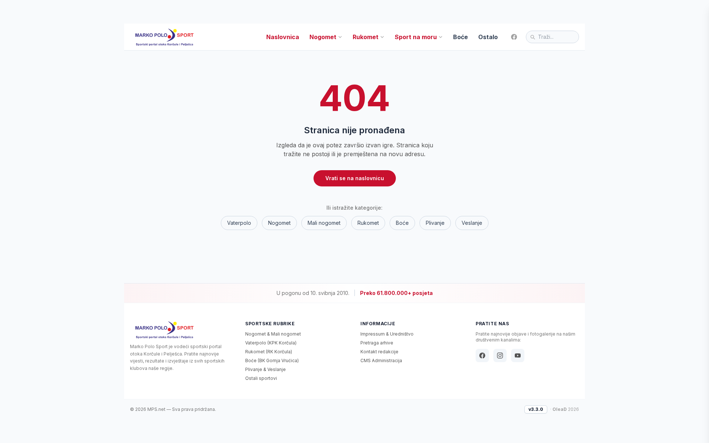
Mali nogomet (324, 223)
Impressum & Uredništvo (387, 334)
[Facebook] (514, 37)
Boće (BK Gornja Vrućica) (272, 360)
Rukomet (366, 37)
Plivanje (435, 223)
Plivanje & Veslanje (265, 369)
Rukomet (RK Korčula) (268, 351)
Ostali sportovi (261, 378)
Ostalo (488, 37)
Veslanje (472, 223)
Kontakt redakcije (379, 351)
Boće (460, 37)
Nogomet (322, 37)
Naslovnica (282, 37)
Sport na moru (416, 37)
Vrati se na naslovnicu (354, 178)
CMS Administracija (381, 360)
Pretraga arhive (376, 343)
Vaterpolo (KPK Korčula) (271, 343)
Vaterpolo (239, 223)
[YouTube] (517, 355)
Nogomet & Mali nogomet (273, 334)
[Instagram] (500, 355)
